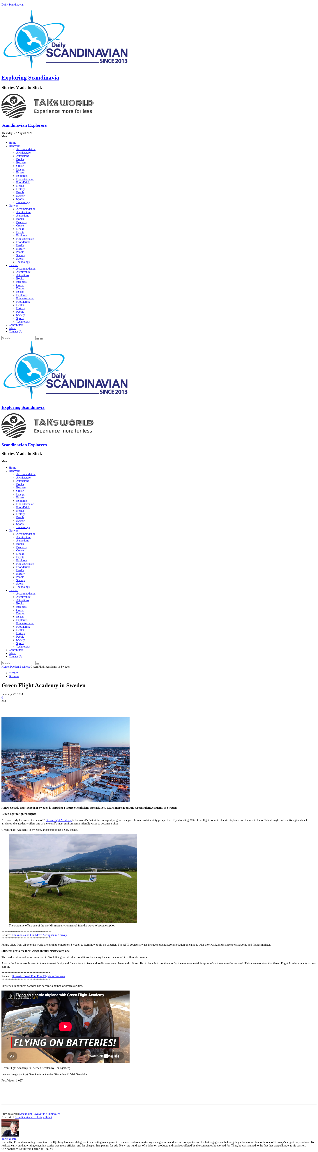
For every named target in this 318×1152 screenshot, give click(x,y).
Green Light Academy (59, 820)
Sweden (13, 265)
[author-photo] (10, 1135)
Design (20, 169)
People (20, 192)
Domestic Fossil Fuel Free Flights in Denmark (38, 976)
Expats (20, 172)
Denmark (14, 145)
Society (20, 195)
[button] (159, 136)
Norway (13, 205)
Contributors (16, 324)
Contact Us (15, 331)
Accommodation (26, 149)
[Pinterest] (34, 706)
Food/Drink (23, 182)
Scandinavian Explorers (24, 125)
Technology (23, 202)
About (12, 328)
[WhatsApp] (47, 706)
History (20, 189)
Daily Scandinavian (12, 4)
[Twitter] (21, 706)
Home (12, 142)
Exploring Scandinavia (30, 77)
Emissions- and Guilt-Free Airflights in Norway (39, 935)
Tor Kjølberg (9, 1138)
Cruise (20, 165)
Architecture (23, 152)
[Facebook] (7, 706)
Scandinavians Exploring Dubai (33, 1117)
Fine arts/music (25, 179)
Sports (20, 198)
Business (21, 162)
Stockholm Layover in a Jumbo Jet (39, 1113)
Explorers (21, 175)
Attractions (22, 155)
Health (20, 185)
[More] (60, 706)
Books (20, 159)
